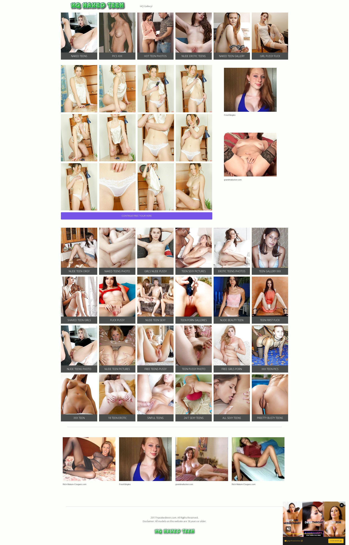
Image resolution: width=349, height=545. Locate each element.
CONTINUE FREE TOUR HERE (137, 215)
